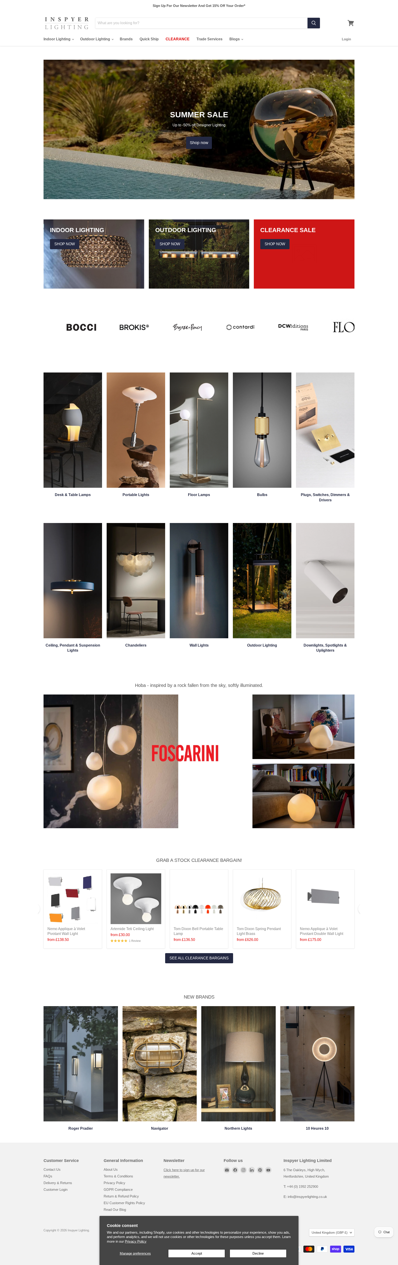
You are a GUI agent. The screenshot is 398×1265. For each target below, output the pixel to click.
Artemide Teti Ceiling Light (132, 929)
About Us (111, 1169)
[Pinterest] (260, 1170)
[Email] (227, 1170)
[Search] (313, 23)
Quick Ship (149, 39)
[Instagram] (243, 1170)
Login (346, 39)
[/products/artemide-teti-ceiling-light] (136, 898)
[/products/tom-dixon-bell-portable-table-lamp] (199, 898)
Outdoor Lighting (95, 39)
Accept (196, 1253)
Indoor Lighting (57, 39)
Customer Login (55, 1189)
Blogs (235, 39)
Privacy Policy (135, 1241)
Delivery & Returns (58, 1183)
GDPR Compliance (118, 1189)
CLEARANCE (178, 39)
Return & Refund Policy (121, 1196)
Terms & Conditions (118, 1176)
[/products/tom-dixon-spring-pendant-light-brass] (262, 898)
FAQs (48, 1176)
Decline (258, 1253)
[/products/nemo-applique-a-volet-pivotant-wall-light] (72, 898)
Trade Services (209, 39)
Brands (126, 39)
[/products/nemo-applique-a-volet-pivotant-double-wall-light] (325, 898)
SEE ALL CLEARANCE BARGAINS (199, 958)
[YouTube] (268, 1170)
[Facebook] (235, 1170)
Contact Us (52, 1169)
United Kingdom (330, 1232)
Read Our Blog (115, 1210)
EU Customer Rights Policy (124, 1203)
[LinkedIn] (252, 1170)
